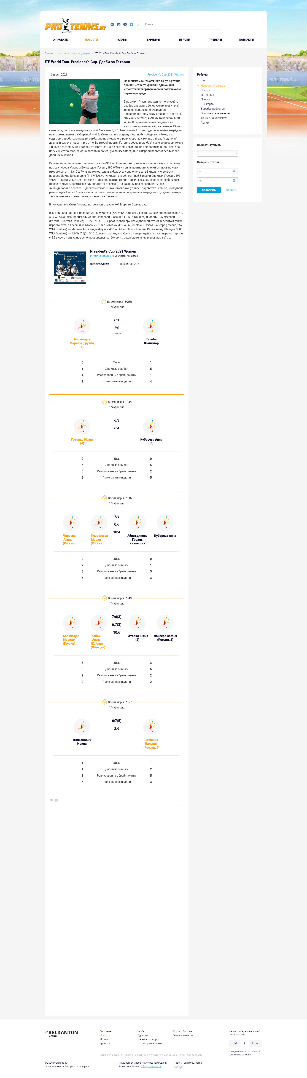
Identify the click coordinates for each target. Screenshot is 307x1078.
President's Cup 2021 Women (165, 74)
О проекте (105, 1031)
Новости (91, 39)
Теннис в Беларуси (148, 1039)
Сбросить (231, 190)
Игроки (184, 39)
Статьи (205, 90)
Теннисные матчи (183, 1035)
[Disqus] (116, 862)
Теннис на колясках (214, 118)
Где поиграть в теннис (150, 1043)
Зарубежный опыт (213, 108)
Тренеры (215, 39)
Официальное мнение (215, 113)
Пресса (205, 99)
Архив (205, 122)
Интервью (207, 95)
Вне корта (207, 104)
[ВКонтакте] (51, 800)
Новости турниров (213, 85)
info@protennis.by (151, 1066)
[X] (56, 800)
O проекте (60, 39)
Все (203, 81)
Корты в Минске (182, 1031)
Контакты (246, 39)
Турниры (153, 39)
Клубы (122, 39)
